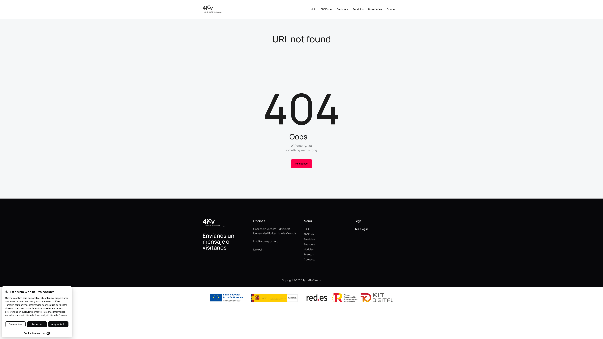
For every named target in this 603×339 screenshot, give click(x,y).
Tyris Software (312, 280)
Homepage (301, 163)
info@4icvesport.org (265, 241)
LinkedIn (258, 249)
